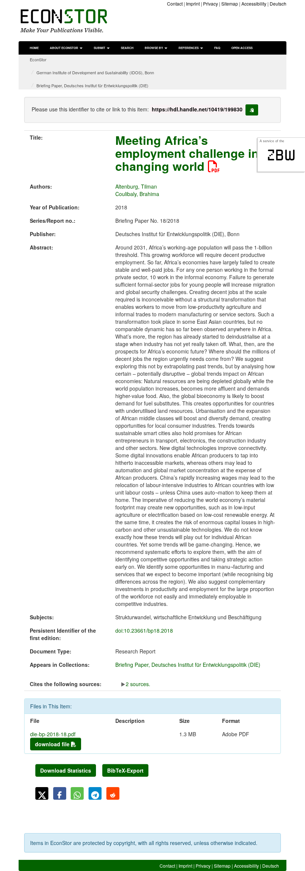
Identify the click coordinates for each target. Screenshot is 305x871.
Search (127, 48)
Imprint (193, 3)
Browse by (154, 48)
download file (53, 744)
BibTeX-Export (125, 770)
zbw (281, 155)
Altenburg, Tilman (136, 186)
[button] (41, 793)
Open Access (242, 48)
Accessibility (253, 3)
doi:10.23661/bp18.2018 (144, 630)
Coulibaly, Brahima (137, 194)
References (189, 48)
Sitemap (229, 3)
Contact (175, 3)
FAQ (217, 48)
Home (34, 48)
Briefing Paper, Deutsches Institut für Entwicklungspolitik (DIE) (92, 85)
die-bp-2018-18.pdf (53, 734)
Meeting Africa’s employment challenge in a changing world (192, 152)
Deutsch (278, 3)
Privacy (210, 3)
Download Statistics (65, 770)
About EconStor (64, 48)
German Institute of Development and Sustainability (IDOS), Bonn (95, 72)
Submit (100, 48)
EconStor (38, 59)
